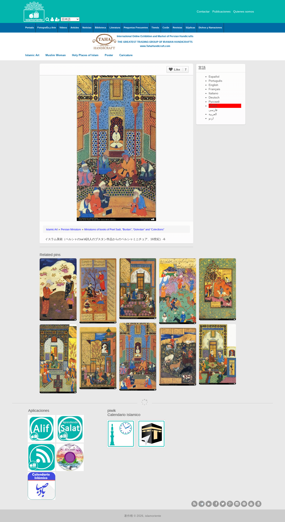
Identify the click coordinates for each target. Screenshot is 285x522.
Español (214, 76)
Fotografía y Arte (46, 27)
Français (214, 89)
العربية (213, 114)
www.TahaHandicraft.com (155, 46)
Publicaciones (221, 11)
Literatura (115, 27)
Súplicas (190, 27)
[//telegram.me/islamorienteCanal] (201, 504)
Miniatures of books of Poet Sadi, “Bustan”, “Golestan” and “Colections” (124, 229)
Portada (29, 27)
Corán (166, 27)
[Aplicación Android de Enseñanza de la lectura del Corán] (41, 429)
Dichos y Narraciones (210, 27)
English (213, 85)
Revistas (177, 27)
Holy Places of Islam (85, 55)
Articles (75, 27)
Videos (63, 27)
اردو (211, 118)
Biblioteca (100, 27)
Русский (214, 101)
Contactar (203, 11)
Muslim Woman (56, 55)
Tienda (155, 27)
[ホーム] (34, 11)
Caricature (125, 55)
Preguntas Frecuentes (136, 27)
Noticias (86, 27)
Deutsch (214, 97)
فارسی (213, 109)
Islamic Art (32, 55)
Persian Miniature (71, 229)
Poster (109, 55)
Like (180, 69)
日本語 (213, 105)
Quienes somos (243, 11)
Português (215, 80)
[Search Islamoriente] (47, 19)
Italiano (213, 93)
